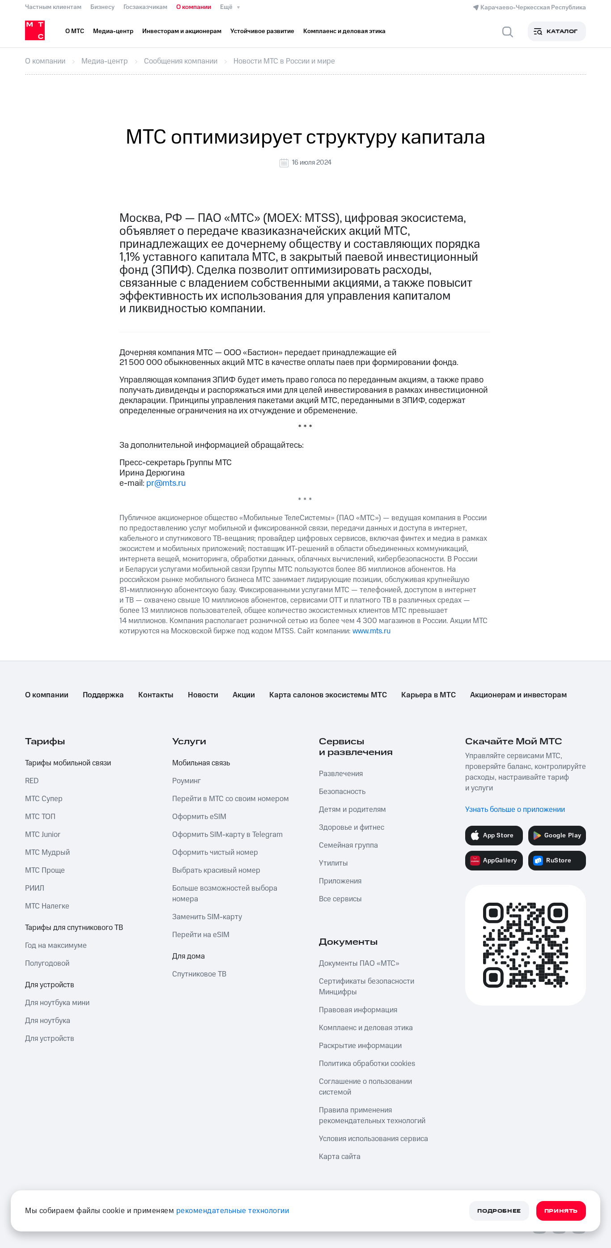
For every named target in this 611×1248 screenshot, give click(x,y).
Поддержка (103, 695)
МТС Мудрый (47, 852)
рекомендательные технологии (232, 1211)
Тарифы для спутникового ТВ (74, 927)
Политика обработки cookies (367, 1063)
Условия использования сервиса (373, 1138)
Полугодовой (47, 963)
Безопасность (342, 791)
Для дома (188, 956)
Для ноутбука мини (57, 1003)
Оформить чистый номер (215, 852)
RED (31, 781)
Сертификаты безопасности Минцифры (366, 987)
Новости (203, 695)
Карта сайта (340, 1156)
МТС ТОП (40, 816)
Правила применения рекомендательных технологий (372, 1115)
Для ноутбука (47, 1020)
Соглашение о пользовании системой (365, 1087)
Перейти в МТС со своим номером (230, 799)
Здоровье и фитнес (351, 827)
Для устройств (49, 985)
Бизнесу (102, 7)
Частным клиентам (53, 7)
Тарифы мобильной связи (68, 763)
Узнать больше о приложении (515, 809)
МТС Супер (44, 799)
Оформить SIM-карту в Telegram (227, 834)
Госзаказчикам (145, 7)
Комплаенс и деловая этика (366, 1028)
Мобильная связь (201, 763)
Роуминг (186, 781)
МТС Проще (45, 870)
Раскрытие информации (360, 1045)
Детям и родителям (352, 809)
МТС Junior (42, 834)
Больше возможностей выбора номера (224, 893)
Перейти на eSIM (200, 935)
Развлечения (341, 773)
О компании (193, 7)
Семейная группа (348, 845)
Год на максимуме (56, 945)
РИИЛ (34, 888)
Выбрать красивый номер (216, 870)
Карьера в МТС (428, 695)
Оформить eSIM (199, 816)
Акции (244, 695)
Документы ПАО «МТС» (359, 963)
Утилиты (333, 863)
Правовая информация (358, 1010)
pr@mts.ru (166, 483)
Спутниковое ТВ (199, 974)
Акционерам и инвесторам (518, 695)
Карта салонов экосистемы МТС (328, 695)
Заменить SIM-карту (207, 917)
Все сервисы (340, 899)
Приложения (340, 881)
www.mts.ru (371, 631)
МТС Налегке (47, 906)
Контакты (156, 695)
